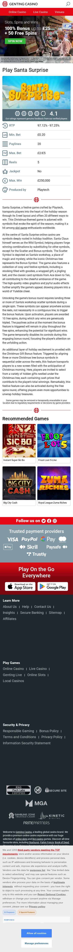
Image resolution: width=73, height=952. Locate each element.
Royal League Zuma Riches (52, 502)
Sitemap (55, 613)
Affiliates (9, 619)
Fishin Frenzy (47, 842)
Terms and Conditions (19, 737)
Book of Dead (62, 842)
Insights (9, 613)
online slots (21, 839)
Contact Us (42, 607)
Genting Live (12, 675)
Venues (59, 12)
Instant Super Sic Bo (14, 460)
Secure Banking (32, 613)
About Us (10, 607)
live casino (37, 839)
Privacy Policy (51, 737)
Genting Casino (24, 832)
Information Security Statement (27, 743)
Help (25, 607)
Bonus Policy (49, 731)
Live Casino (40, 12)
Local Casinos (13, 681)
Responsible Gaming (18, 731)
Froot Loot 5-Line (47, 460)
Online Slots (36, 675)
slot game (21, 227)
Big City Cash (10, 502)
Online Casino (17, 12)
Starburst (34, 842)
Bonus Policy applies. (36, 61)
